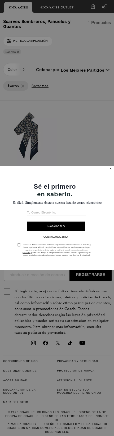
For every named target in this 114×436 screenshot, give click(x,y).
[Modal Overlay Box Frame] (57, 218)
